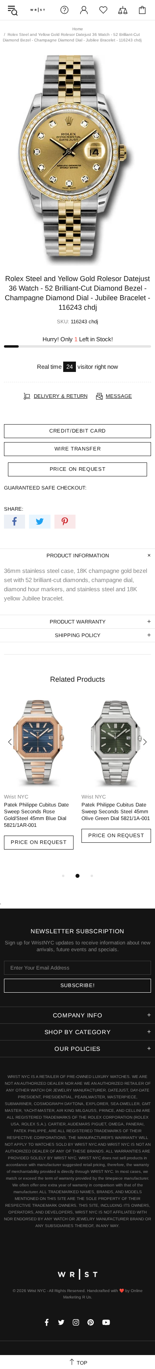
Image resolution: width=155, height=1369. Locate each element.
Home (77, 29)
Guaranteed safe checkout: (45, 488)
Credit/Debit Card (77, 431)
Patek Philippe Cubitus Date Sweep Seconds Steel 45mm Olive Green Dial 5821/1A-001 (115, 811)
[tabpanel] (39, 781)
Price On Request (38, 842)
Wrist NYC (37, 10)
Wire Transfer (77, 449)
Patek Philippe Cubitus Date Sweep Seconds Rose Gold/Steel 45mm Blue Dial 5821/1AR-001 (36, 815)
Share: (13, 509)
